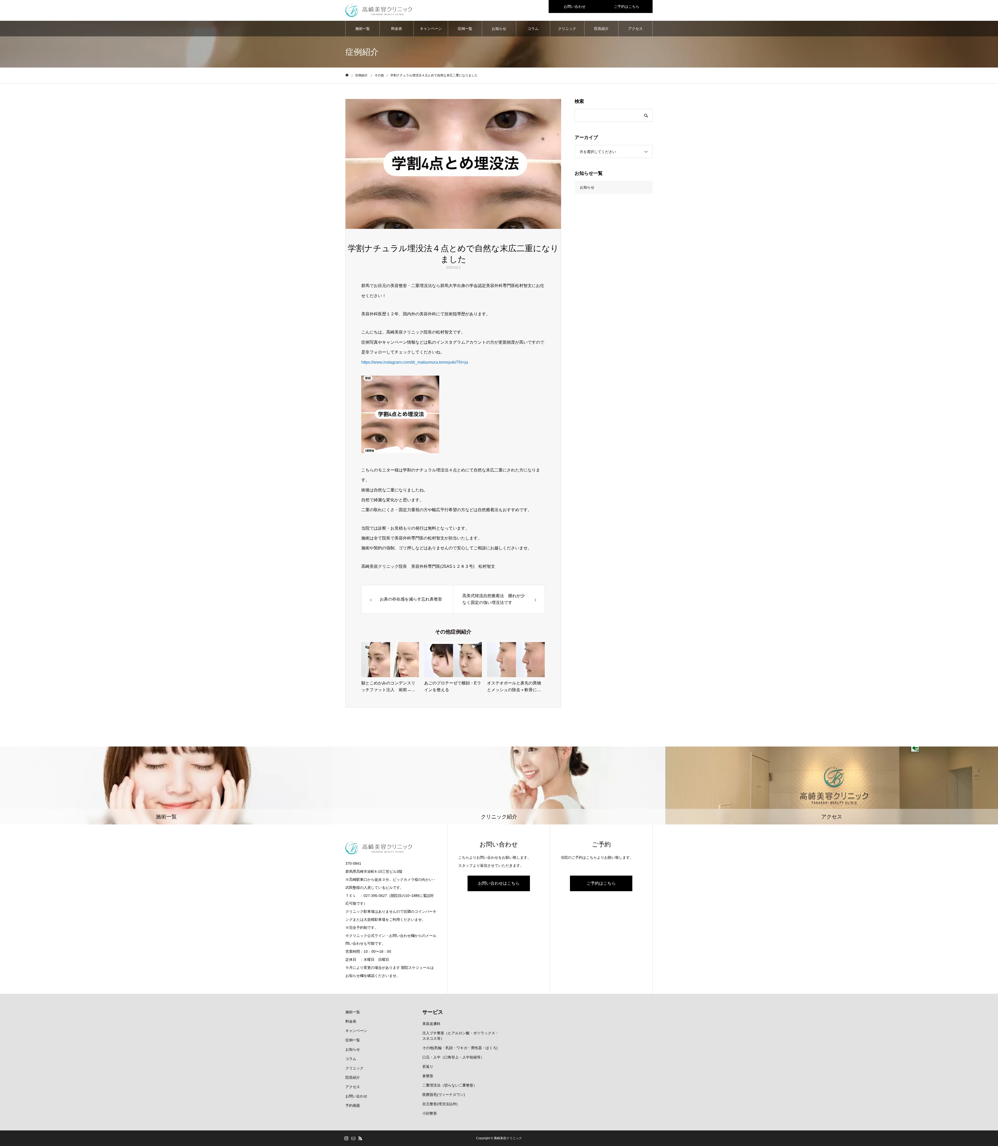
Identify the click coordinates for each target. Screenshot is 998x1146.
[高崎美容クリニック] (378, 10)
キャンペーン (431, 28)
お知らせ (499, 28)
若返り (427, 1066)
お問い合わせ (575, 6)
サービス (432, 1012)
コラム (533, 28)
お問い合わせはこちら (499, 883)
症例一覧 (465, 28)
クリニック (567, 28)
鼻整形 (427, 1076)
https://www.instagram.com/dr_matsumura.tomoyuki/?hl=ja (414, 362)
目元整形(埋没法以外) (440, 1104)
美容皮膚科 (431, 1024)
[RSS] (360, 1138)
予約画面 (352, 1105)
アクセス (635, 28)
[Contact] (353, 1138)
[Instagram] (346, 1138)
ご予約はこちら (626, 6)
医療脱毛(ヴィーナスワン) (443, 1094)
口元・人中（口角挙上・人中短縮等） (453, 1057)
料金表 (396, 28)
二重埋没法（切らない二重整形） (449, 1085)
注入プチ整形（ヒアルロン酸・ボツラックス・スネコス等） (460, 1036)
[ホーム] (347, 75)
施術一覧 (362, 28)
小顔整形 (429, 1113)
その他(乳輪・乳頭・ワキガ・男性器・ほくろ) (460, 1048)
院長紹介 (601, 28)
